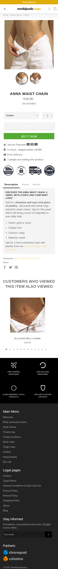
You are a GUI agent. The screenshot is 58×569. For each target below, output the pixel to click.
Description (11, 184)
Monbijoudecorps (19, 567)
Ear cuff (7, 462)
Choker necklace (12, 437)
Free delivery (29, 2)
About (25, 184)
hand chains (9, 427)
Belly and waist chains (15, 422)
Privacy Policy (10, 490)
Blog (5, 510)
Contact (7, 476)
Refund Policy (10, 495)
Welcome (8, 417)
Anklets (7, 452)
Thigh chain (9, 447)
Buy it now (29, 136)
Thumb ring (9, 432)
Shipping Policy (11, 500)
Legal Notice (9, 481)
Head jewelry (10, 457)
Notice (36, 184)
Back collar (9, 442)
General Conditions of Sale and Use (22, 485)
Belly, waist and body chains (27, 258)
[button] (6, 349)
